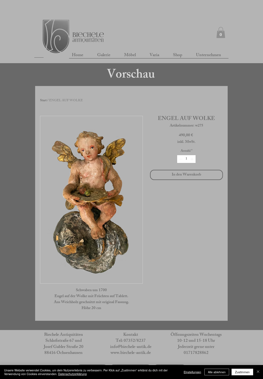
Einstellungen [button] (192, 372)
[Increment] (192, 159)
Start (43, 101)
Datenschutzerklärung (72, 374)
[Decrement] (180, 159)
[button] (220, 32)
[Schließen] (258, 372)
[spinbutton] (186, 159)
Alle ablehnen (217, 372)
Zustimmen (242, 372)
